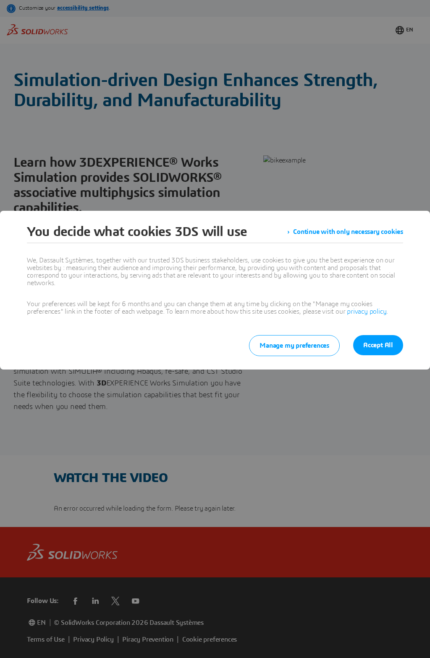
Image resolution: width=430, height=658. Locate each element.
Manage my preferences (294, 345)
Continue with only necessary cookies (348, 231)
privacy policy (366, 311)
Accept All (378, 345)
